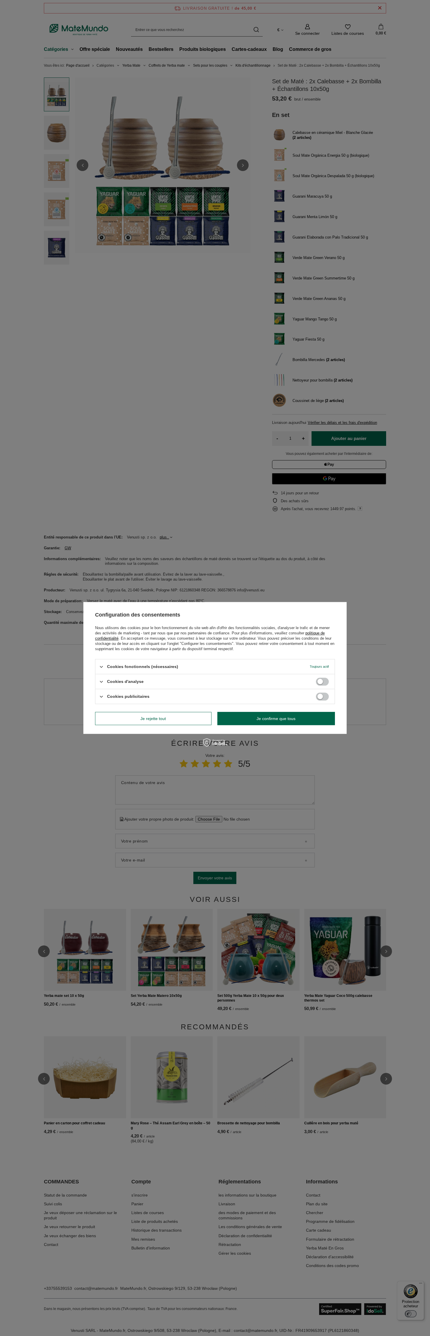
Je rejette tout (153, 718)
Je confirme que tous (276, 718)
